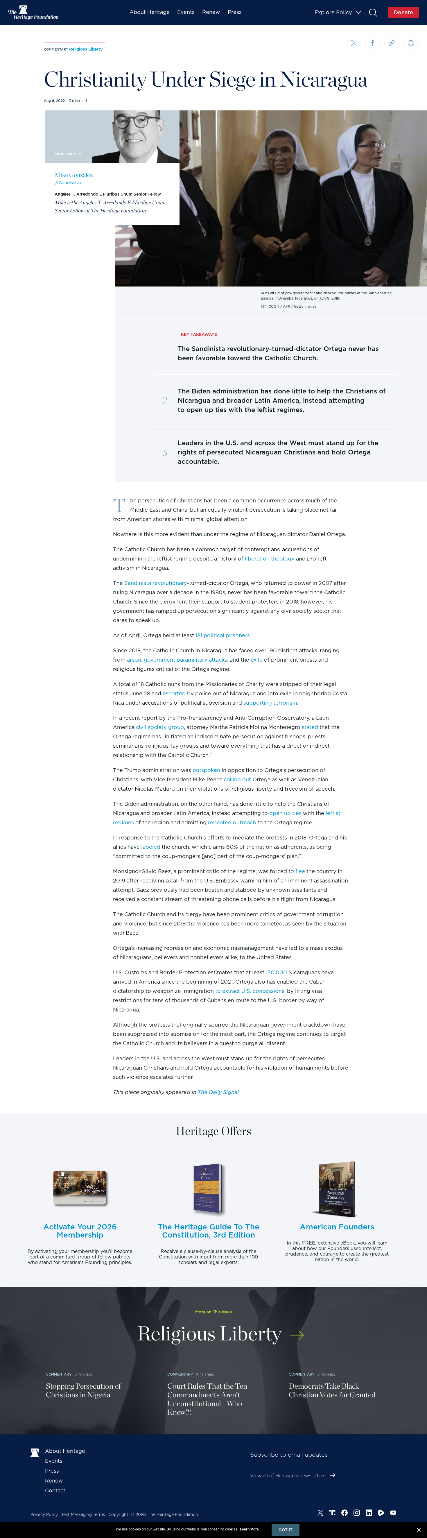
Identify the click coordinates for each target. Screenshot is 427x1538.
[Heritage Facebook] (344, 1514)
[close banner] (418, 1530)
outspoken (206, 770)
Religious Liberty (86, 49)
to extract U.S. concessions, (250, 991)
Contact (55, 1490)
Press (235, 12)
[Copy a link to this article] (391, 43)
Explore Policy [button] (333, 12)
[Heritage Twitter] (320, 1514)
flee (300, 871)
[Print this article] (410, 43)
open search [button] (372, 12)
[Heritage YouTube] (393, 1514)
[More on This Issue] (297, 1331)
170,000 (276, 972)
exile (257, 660)
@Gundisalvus (69, 182)
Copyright (118, 1514)
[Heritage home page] (35, 1452)
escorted (174, 693)
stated (310, 727)
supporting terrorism (270, 703)
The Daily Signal (218, 1092)
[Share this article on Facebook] (372, 43)
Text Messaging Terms (83, 1514)
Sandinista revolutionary (155, 583)
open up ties (285, 813)
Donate (403, 12)
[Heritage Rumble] (381, 1514)
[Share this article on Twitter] (354, 44)
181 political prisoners (222, 635)
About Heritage (150, 12)
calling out (237, 779)
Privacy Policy (44, 1514)
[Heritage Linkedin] (369, 1514)
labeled (150, 847)
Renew (211, 12)
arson (134, 660)
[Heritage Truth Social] (332, 1514)
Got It (286, 1530)
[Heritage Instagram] (357, 1514)
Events (186, 12)
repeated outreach (232, 822)
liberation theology (270, 559)
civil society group (160, 727)
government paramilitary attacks (185, 660)
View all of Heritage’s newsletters (287, 1475)
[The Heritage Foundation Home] (33, 12)
